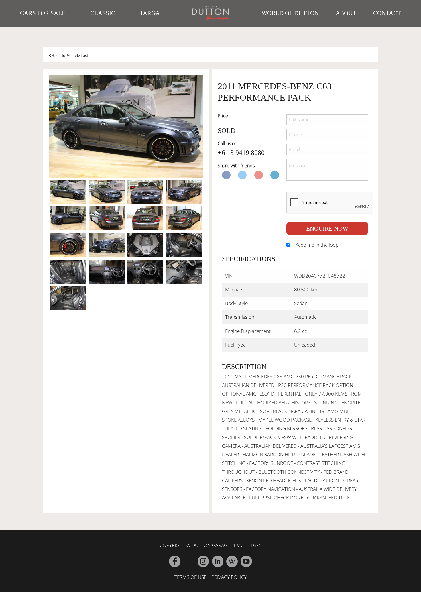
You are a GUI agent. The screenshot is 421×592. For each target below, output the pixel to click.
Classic (102, 13)
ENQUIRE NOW (327, 228)
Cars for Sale (43, 13)
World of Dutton (290, 13)
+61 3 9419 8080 (241, 152)
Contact (387, 13)
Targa (150, 13)
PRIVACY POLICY (229, 577)
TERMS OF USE (190, 577)
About (346, 13)
